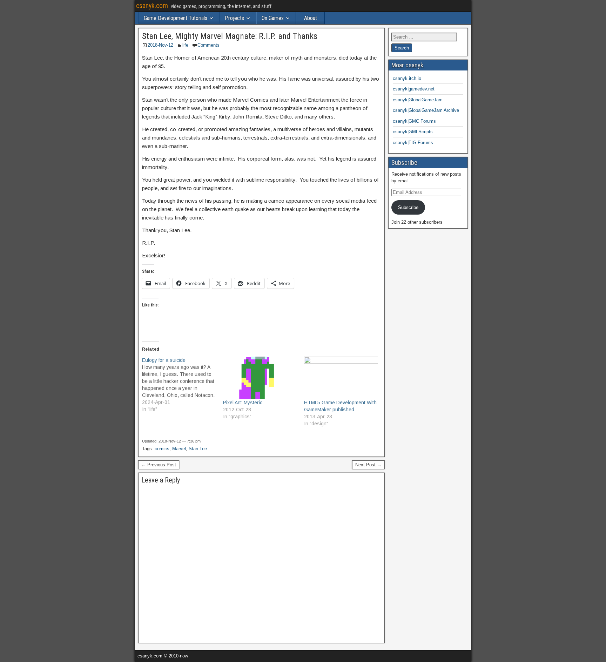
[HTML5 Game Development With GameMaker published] (341, 378)
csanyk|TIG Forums (413, 142)
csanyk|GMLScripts (413, 131)
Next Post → (368, 464)
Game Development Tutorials (175, 18)
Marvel (179, 448)
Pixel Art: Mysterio (243, 402)
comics (162, 448)
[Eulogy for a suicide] (182, 385)
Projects (234, 18)
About (310, 18)
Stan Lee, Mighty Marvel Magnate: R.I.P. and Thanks (229, 36)
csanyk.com (152, 5)
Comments (208, 45)
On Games (273, 18)
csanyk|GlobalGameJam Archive (426, 110)
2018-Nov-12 (160, 45)
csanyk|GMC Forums (414, 121)
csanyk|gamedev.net (414, 89)
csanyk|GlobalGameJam (418, 99)
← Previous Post (158, 464)
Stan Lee (198, 448)
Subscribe (408, 207)
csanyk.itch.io (407, 78)
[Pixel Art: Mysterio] (260, 378)
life (185, 45)
